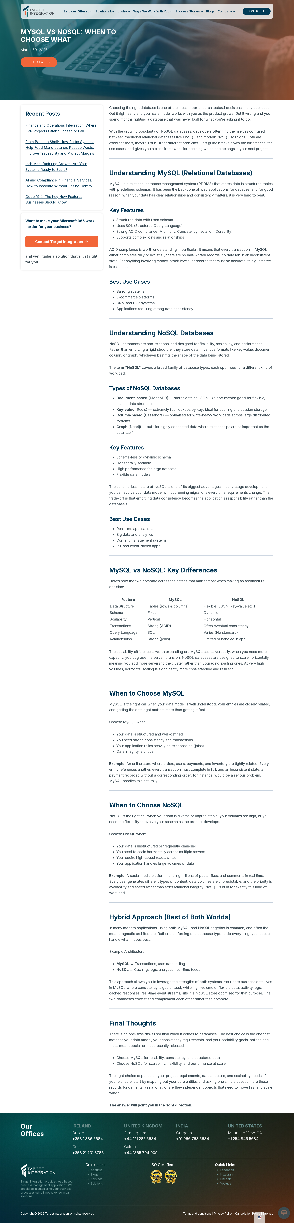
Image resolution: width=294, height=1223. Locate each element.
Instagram (226, 1174)
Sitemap (268, 1213)
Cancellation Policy (247, 1213)
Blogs (210, 11)
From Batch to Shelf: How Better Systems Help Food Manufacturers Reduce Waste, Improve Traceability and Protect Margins (59, 147)
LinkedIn (225, 1179)
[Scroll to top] (283, 1205)
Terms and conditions (197, 1213)
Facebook (227, 1170)
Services (96, 1179)
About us (96, 1170)
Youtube (225, 1183)
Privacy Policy (223, 1213)
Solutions (97, 1183)
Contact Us (257, 11)
